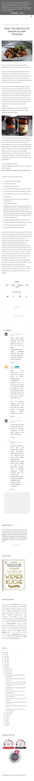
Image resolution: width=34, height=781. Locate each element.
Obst (14, 621)
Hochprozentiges (18, 615)
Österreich (11, 623)
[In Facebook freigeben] (26, 296)
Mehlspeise (13, 620)
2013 (5, 663)
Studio (14, 630)
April (6, 723)
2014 (5, 660)
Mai (6, 721)
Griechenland (24, 613)
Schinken (4, 628)
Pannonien (5, 625)
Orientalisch (24, 621)
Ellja (12, 334)
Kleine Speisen (14, 618)
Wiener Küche (5, 638)
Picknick (15, 625)
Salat (25, 627)
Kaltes (25, 616)
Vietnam (4, 636)
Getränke (12, 613)
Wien (25, 637)
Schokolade (9, 628)
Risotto (16, 627)
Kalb (22, 616)
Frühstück (24, 609)
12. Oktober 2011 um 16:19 (16, 367)
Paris (9, 625)
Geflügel (9, 611)
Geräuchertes (23, 611)
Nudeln (25, 620)
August (7, 714)
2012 (5, 665)
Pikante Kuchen (20, 625)
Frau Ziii (13, 366)
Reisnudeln (8, 627)
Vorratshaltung (11, 636)
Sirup (18, 628)
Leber (3, 620)
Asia (6, 285)
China (13, 285)
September (8, 712)
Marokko (7, 620)
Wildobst (12, 638)
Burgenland (13, 606)
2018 (5, 652)
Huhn (25, 615)
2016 (5, 656)
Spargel (10, 630)
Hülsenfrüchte (5, 616)
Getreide (18, 613)
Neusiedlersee (19, 620)
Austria (16, 604)
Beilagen (4, 606)
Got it (21, 13)
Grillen (3, 615)
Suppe (19, 630)
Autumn (21, 604)
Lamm (25, 618)
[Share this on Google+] (14, 296)
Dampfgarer (24, 606)
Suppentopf (24, 630)
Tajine (9, 632)
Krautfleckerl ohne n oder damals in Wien (15, 682)
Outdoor (19, 623)
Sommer (4, 630)
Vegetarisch (16, 635)
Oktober (7, 673)
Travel (25, 632)
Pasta (11, 625)
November (8, 671)
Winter (16, 638)
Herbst (10, 615)
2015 (5, 658)
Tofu (27, 285)
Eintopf (13, 608)
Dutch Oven (5, 608)
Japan (19, 616)
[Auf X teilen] (8, 296)
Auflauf (6, 604)
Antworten (13, 362)
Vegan (8, 635)
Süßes (4, 632)
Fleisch (8, 610)
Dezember (8, 669)
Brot (8, 606)
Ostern (3, 623)
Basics (25, 604)
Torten (21, 632)
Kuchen (21, 618)
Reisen (4, 627)
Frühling (19, 609)
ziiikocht (24, 775)
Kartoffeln (4, 618)
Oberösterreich (9, 621)
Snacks (25, 629)
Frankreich (13, 609)
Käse (9, 618)
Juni (6, 719)
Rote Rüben (21, 627)
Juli (6, 717)
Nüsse (3, 621)
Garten (3, 611)
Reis (26, 625)
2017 (5, 654)
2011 (5, 667)
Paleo (25, 624)
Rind (12, 627)
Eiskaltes (19, 608)
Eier (9, 608)
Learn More (14, 13)
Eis (16, 608)
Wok (17, 287)
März (6, 725)
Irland (11, 616)
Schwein (20, 285)
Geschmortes (5, 613)
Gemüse (16, 611)
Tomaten (18, 632)
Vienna (25, 635)
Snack (21, 629)
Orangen (18, 621)
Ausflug (10, 604)
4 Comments (26, 24)
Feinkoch (25, 608)
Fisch (3, 609)
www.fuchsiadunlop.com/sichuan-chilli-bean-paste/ (16, 170)
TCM (12, 632)
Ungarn (4, 635)
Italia (14, 616)
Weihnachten (19, 636)
